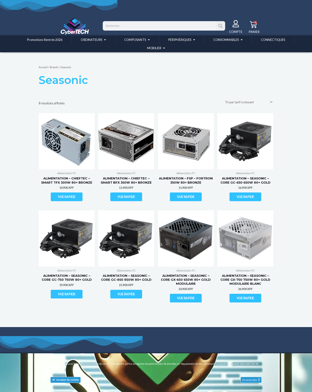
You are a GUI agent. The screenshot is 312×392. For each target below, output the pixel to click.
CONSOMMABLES (226, 40)
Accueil (43, 67)
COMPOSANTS (135, 40)
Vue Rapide (66, 197)
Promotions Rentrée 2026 (44, 40)
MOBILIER (154, 48)
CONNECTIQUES (273, 40)
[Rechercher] (220, 26)
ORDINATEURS (91, 40)
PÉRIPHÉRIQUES (179, 40)
